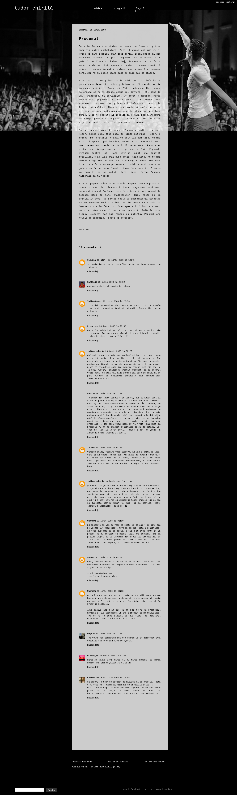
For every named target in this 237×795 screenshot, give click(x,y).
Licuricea (92, 326)
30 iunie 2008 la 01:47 (118, 481)
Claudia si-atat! (97, 260)
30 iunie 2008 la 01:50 (110, 521)
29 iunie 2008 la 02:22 (118, 351)
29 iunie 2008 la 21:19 (109, 393)
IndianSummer (94, 301)
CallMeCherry (94, 677)
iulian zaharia (95, 351)
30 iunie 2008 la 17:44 (116, 677)
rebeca (91, 557)
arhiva (98, 8)
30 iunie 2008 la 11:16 (109, 633)
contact (168, 789)
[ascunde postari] (225, 2)
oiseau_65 (92, 655)
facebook (135, 789)
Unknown (91, 521)
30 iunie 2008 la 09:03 (110, 591)
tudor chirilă (34, 8)
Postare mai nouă (82, 762)
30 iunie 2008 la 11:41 (112, 655)
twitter (148, 789)
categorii (119, 8)
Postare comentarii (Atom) (105, 767)
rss (125, 789)
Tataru (91, 447)
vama (158, 789)
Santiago (92, 282)
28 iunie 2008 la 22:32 (111, 282)
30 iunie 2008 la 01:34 (109, 447)
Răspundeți (93, 271)
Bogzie (91, 633)
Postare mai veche (154, 762)
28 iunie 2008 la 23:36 (112, 326)
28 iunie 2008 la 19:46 (121, 260)
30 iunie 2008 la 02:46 (109, 557)
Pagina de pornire (118, 762)
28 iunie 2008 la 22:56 (116, 301)
